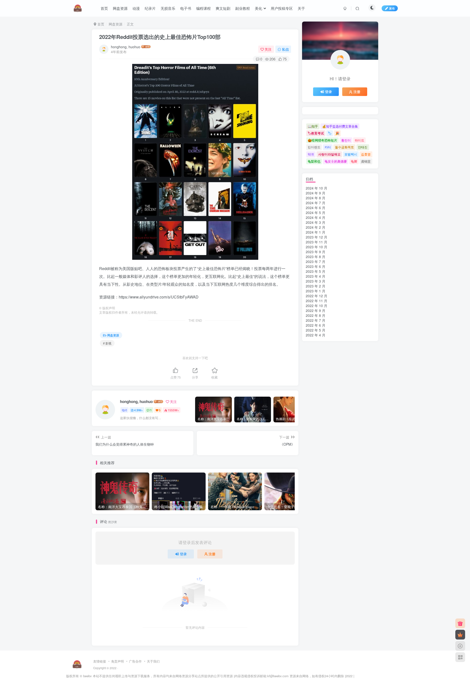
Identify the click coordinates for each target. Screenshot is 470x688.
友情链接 (99, 661)
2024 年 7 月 (315, 202)
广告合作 (135, 661)
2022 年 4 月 (315, 334)
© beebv (86, 676)
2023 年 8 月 (315, 256)
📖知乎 (313, 126)
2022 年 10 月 (316, 305)
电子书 (185, 8)
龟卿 (354, 161)
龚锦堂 (366, 161)
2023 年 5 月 (315, 271)
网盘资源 (120, 8)
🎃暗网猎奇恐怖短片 (322, 140)
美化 (258, 8)
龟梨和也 (314, 161)
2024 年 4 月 (315, 217)
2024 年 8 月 (315, 197)
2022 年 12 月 (316, 295)
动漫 (136, 8)
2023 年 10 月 (316, 246)
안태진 (362, 147)
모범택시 (350, 154)
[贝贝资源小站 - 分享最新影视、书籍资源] (77, 664)
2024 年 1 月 (315, 232)
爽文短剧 (223, 8)
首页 (104, 8)
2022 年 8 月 (315, 315)
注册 (212, 553)
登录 (183, 553)
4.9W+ (138, 410)
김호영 (366, 154)
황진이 (346, 140)
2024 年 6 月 (315, 207)
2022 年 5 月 (315, 330)
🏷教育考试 (316, 133)
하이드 (359, 140)
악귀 (311, 154)
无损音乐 (168, 8)
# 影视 (107, 343)
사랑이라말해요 (329, 154)
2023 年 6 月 (315, 266)
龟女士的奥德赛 (336, 161)
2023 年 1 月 (315, 290)
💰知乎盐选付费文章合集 (340, 126)
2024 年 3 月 (315, 222)
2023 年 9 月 (315, 251)
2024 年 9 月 (315, 192)
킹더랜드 (314, 147)
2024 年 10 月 (316, 188)
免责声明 (117, 661)
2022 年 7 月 (315, 320)
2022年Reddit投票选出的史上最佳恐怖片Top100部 (160, 37)
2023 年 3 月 (315, 281)
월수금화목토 (344, 147)
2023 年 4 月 (315, 276)
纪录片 (150, 8)
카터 (328, 147)
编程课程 (203, 8)
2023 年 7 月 (315, 261)
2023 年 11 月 (316, 241)
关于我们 (153, 661)
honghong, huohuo (125, 46)
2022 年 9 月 (315, 310)
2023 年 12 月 (316, 237)
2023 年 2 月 (315, 286)
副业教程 (242, 8)
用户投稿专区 (282, 8)
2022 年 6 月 (315, 325)
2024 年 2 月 (315, 227)
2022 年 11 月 (316, 300)
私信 (285, 49)
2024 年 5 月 (315, 212)
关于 (301, 8)
